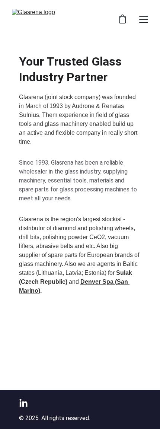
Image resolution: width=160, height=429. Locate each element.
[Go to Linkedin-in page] (23, 403)
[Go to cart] (122, 19)
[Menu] (143, 19)
